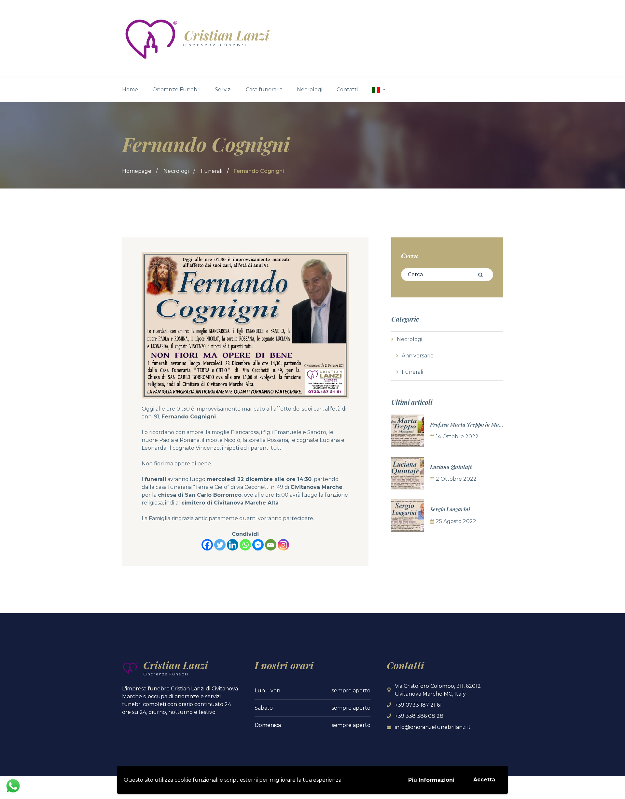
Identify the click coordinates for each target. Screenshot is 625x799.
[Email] (270, 544)
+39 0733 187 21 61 (418, 705)
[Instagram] (283, 544)
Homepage (136, 171)
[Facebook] (207, 544)
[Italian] (378, 90)
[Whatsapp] (245, 544)
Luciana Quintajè (451, 466)
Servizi (223, 89)
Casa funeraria (264, 89)
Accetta (484, 779)
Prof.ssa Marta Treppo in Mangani (471, 424)
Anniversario (418, 356)
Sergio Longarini (450, 509)
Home (130, 89)
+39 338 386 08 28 (419, 716)
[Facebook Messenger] (258, 544)
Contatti (347, 89)
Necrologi (309, 89)
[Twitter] (220, 544)
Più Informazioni (431, 780)
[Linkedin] (232, 544)
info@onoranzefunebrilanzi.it (433, 727)
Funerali (211, 171)
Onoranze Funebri (176, 89)
